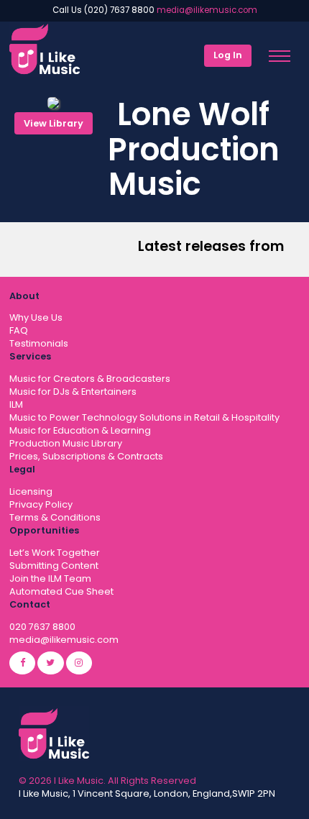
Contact (29, 604)
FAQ (18, 330)
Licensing (30, 491)
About (24, 296)
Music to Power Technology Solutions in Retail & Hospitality (144, 417)
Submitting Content (53, 565)
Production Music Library (65, 443)
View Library (53, 123)
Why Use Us (36, 317)
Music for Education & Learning (80, 430)
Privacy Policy (41, 504)
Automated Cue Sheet (61, 591)
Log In (227, 55)
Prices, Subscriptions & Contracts (86, 456)
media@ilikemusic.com (207, 10)
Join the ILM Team (50, 578)
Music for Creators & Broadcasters (89, 378)
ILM (16, 404)
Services (30, 356)
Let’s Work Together (54, 552)
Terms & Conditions (55, 517)
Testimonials (38, 343)
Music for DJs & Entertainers (73, 391)
